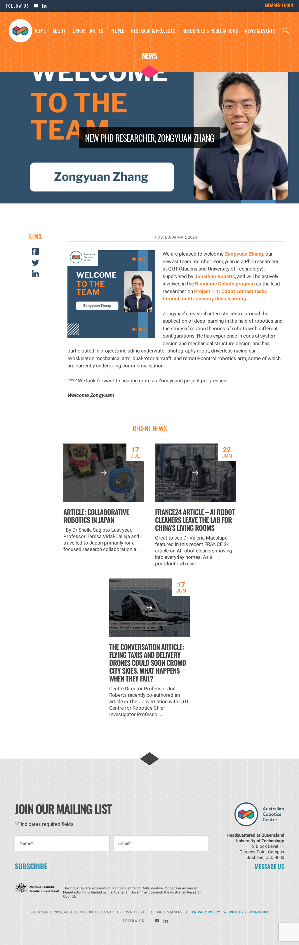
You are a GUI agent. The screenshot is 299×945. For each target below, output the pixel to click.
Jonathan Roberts (214, 276)
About (59, 30)
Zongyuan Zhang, (244, 254)
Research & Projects (153, 30)
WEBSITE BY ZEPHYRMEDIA (246, 912)
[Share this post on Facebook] (35, 253)
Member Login (279, 5)
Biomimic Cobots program (225, 284)
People (117, 30)
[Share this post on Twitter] (35, 265)
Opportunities (88, 30)
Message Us (269, 866)
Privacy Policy (206, 912)
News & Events (260, 30)
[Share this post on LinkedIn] (35, 275)
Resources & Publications (210, 30)
